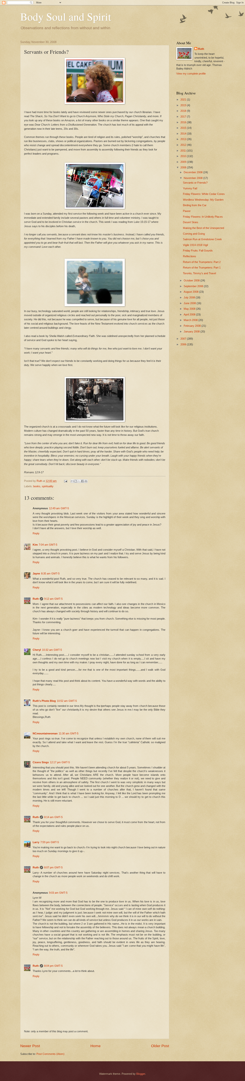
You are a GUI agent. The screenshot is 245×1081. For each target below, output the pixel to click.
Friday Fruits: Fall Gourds (198, 250)
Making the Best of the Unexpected (203, 228)
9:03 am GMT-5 (58, 892)
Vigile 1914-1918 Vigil (195, 245)
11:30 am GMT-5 (68, 733)
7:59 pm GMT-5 (49, 842)
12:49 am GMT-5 (59, 508)
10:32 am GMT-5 (52, 649)
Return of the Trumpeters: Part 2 (202, 262)
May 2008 (190, 308)
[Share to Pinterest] (86, 481)
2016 (183, 122)
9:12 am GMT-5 (53, 598)
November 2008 (193, 178)
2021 (183, 99)
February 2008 (192, 325)
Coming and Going (194, 233)
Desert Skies (190, 222)
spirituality (47, 486)
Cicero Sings (41, 762)
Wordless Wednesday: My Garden (203, 199)
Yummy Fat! (190, 188)
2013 (183, 139)
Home (95, 1046)
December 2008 (193, 172)
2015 (183, 127)
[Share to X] (79, 481)
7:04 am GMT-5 (48, 544)
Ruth (36, 598)
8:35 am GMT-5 (50, 573)
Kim (35, 544)
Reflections (189, 256)
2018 (183, 110)
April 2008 (190, 314)
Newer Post (30, 1046)
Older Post (160, 1046)
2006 (183, 344)
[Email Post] (65, 481)
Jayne (36, 573)
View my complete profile (191, 73)
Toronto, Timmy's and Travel (199, 273)
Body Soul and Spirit (65, 16)
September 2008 (194, 286)
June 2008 (190, 303)
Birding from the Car (194, 205)
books (36, 486)
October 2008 (192, 280)
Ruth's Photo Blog (44, 700)
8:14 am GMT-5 (53, 817)
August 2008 (191, 291)
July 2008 (190, 297)
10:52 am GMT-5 (67, 700)
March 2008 (191, 320)
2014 (183, 133)
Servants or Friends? (195, 182)
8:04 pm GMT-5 (53, 965)
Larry (36, 842)
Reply (36, 533)
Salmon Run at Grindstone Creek (202, 239)
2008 (183, 167)
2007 (183, 338)
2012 (183, 144)
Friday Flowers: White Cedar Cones (204, 194)
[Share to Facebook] (82, 481)
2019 (183, 105)
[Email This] (72, 481)
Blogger (140, 1073)
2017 (183, 116)
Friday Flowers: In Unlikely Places (203, 216)
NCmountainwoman (45, 733)
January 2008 (192, 331)
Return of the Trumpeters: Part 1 (202, 267)
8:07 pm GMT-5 (53, 867)
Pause (186, 211)
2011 (183, 150)
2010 (183, 156)
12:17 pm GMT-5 (60, 762)
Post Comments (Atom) (50, 1054)
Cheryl (37, 649)
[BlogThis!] (75, 481)
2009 (183, 161)
